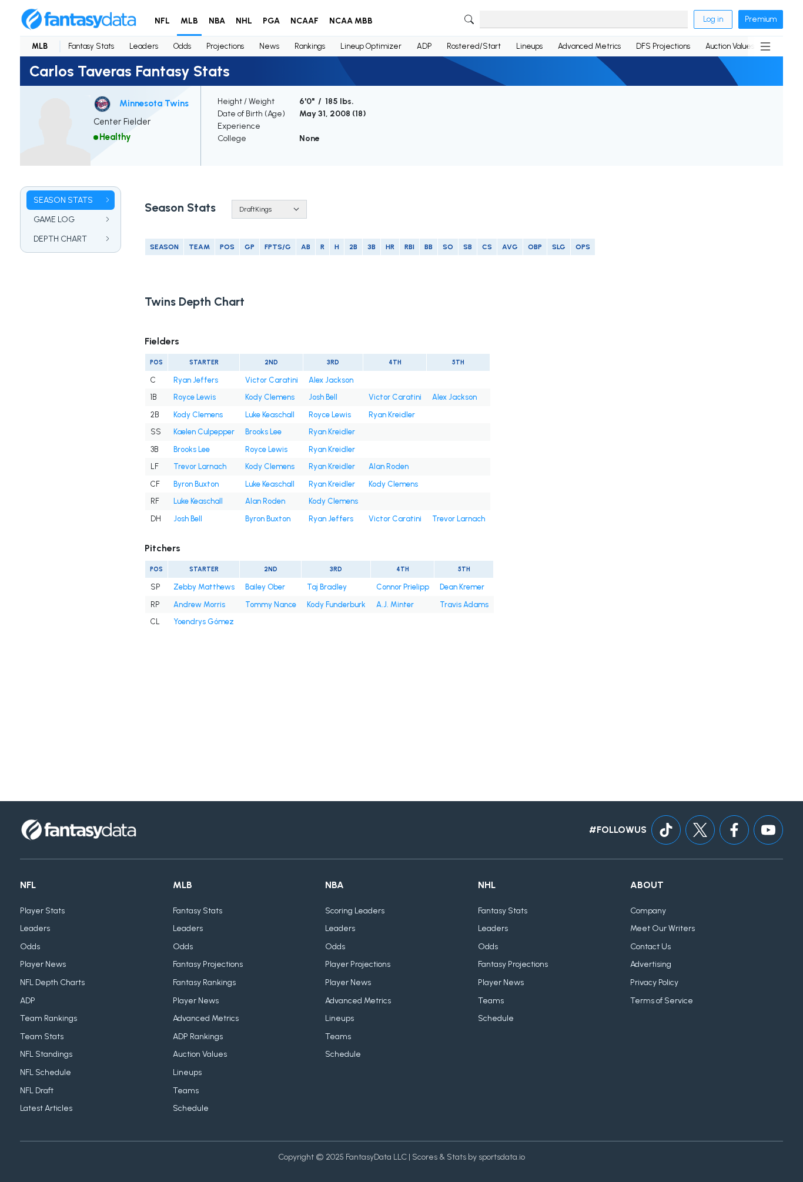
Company (648, 911)
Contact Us (650, 947)
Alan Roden (389, 466)
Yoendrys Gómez (203, 621)
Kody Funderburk (336, 604)
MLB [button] (189, 21)
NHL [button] (244, 21)
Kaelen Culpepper (204, 431)
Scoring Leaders (354, 911)
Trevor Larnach (199, 466)
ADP (424, 46)
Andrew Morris (199, 604)
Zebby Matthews (204, 586)
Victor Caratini (271, 380)
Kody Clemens (270, 397)
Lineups (529, 46)
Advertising (650, 964)
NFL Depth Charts (52, 982)
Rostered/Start (474, 46)
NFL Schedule (45, 1072)
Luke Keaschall (270, 414)
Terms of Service (661, 1001)
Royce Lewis (194, 397)
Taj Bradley (327, 586)
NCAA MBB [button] (351, 21)
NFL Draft (36, 1091)
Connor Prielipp (402, 586)
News (269, 46)
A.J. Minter (395, 604)
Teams (186, 1091)
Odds (182, 46)
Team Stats (41, 1037)
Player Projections (357, 964)
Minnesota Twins (154, 103)
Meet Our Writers (662, 928)
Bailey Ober (265, 586)
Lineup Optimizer (371, 46)
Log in (713, 19)
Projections (225, 46)
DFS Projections (663, 46)
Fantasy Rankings (204, 982)
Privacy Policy (654, 982)
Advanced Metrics (589, 46)
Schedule (191, 1108)
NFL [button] (162, 21)
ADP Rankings (198, 1037)
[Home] (79, 19)
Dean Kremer (462, 586)
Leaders (143, 46)
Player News (43, 964)
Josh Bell (323, 397)
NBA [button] (217, 21)
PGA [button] (271, 21)
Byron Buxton (196, 484)
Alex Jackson (331, 380)
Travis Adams (464, 604)
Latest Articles (46, 1108)
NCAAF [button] (304, 21)
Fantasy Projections (208, 964)
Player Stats (42, 911)
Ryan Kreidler (392, 414)
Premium (761, 19)
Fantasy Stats (91, 46)
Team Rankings (48, 1018)
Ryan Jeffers (195, 380)
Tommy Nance (270, 604)
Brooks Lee (263, 431)
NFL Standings (46, 1054)
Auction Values (729, 46)
